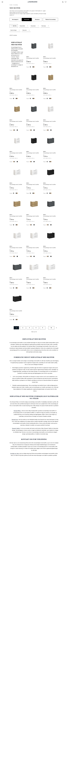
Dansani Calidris (16, 428)
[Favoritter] (65, 2)
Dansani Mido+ (17, 410)
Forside (11, 4)
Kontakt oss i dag (14, 453)
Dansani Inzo (15, 419)
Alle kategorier (15, 19)
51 (51, 327)
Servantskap (15, 4)
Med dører (37, 19)
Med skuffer (26, 19)
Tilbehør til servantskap (50, 19)
